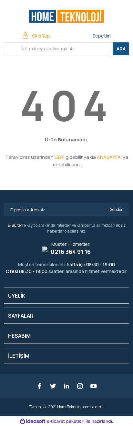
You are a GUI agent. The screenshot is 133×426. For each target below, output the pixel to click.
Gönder (116, 209)
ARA (121, 49)
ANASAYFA (109, 157)
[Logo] (66, 16)
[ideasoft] (33, 421)
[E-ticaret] (66, 421)
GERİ (60, 157)
